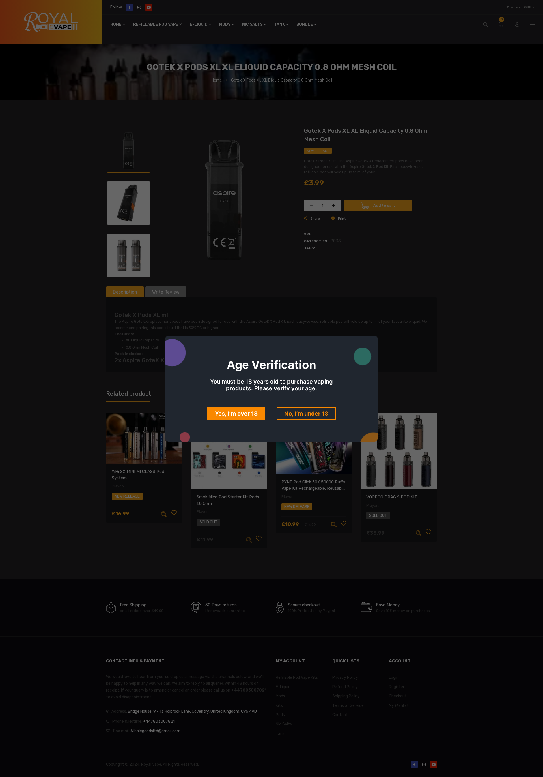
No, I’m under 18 (306, 413)
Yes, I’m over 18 (236, 413)
